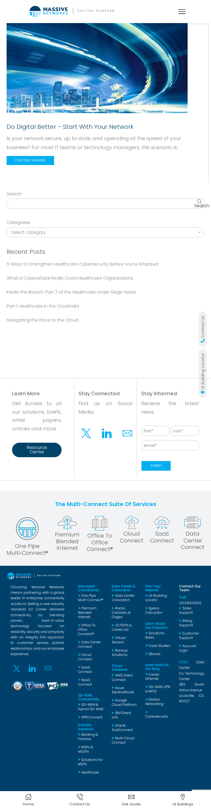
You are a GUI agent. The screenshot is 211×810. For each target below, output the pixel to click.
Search (14, 194)
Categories (18, 223)
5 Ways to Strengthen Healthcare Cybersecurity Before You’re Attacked (82, 264)
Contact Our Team (190, 588)
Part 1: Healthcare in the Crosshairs (43, 306)
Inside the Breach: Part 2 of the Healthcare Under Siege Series (71, 292)
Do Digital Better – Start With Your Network (70, 127)
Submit (156, 466)
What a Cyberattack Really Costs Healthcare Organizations (70, 278)
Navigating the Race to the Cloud (42, 320)
